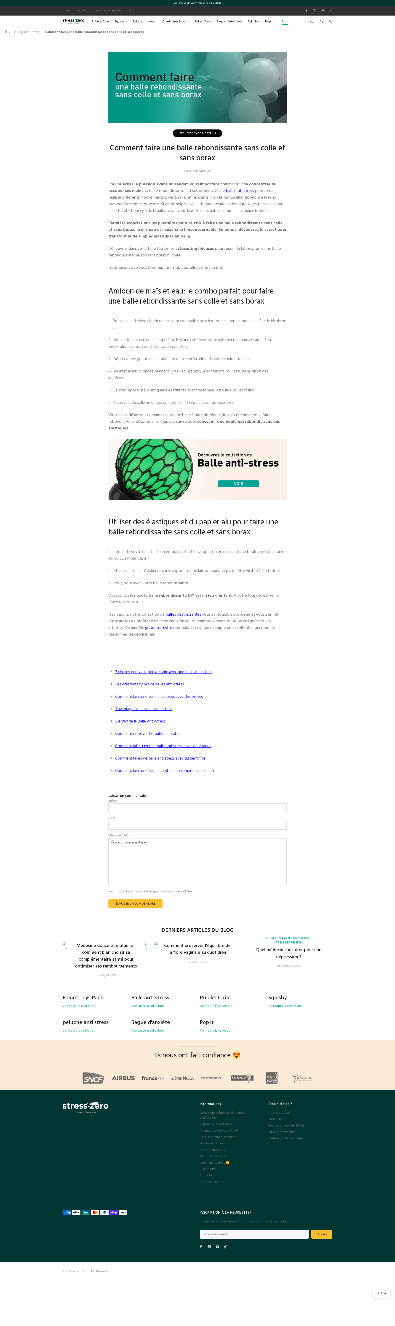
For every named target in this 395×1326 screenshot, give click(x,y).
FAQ (67, 10)
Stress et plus (209, 1182)
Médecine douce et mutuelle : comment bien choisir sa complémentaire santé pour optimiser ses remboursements (106, 956)
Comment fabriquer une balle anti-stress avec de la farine (163, 746)
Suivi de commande (282, 1132)
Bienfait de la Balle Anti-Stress (140, 721)
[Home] (5, 32)
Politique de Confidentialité (219, 1130)
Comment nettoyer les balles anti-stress (149, 733)
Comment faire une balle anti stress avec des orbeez (159, 696)
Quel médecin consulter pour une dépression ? (288, 953)
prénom (113, 800)
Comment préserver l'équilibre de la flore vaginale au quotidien (197, 949)
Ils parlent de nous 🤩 (215, 1162)
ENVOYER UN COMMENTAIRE (135, 903)
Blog (131, 10)
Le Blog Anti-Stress (213, 1150)
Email (111, 818)
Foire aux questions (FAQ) (286, 1125)
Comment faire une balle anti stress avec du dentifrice (160, 758)
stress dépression (288, 942)
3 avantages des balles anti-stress (143, 709)
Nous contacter (279, 1113)
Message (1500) (119, 835)
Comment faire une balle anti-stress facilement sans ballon (164, 771)
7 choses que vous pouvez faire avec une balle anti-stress (163, 672)
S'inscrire (322, 1234)
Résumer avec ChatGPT (197, 134)
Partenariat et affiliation (216, 1124)
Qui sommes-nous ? (213, 1156)
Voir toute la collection (79, 1006)
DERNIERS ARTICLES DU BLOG (198, 930)
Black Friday (208, 1169)
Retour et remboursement (218, 1137)
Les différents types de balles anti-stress (149, 684)
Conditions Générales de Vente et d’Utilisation (224, 1115)
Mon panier (276, 1119)
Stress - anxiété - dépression (288, 937)
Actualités (207, 1175)
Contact (83, 10)
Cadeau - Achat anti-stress (286, 1138)
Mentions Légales (212, 1143)
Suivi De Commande (108, 10)
